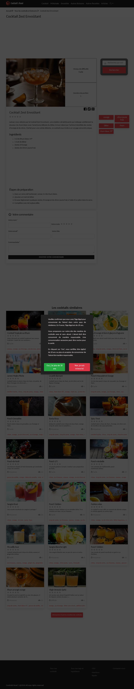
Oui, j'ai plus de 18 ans (54, 367)
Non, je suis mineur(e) (79, 367)
